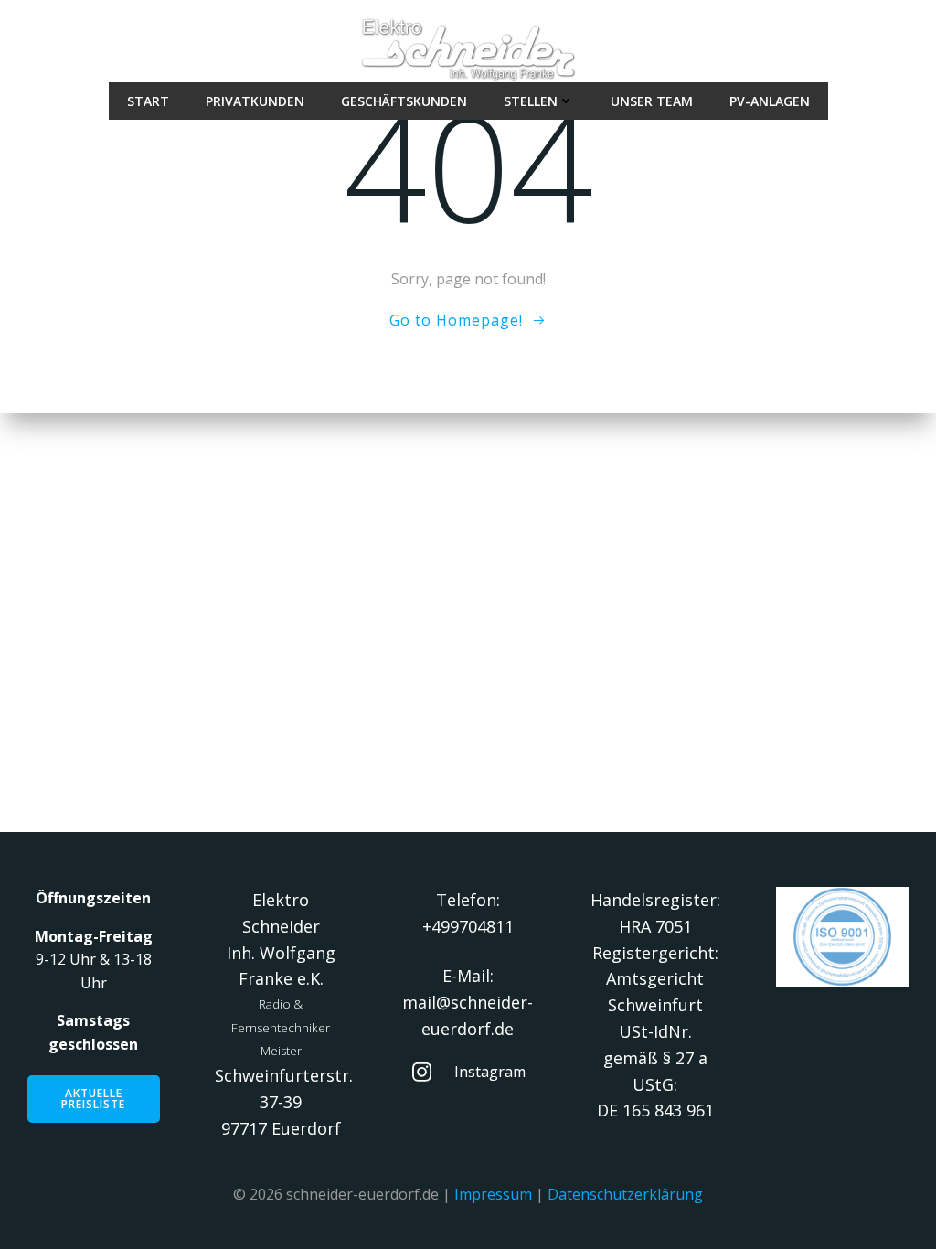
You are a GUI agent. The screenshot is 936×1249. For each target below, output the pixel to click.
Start (148, 101)
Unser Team (652, 101)
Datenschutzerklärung (625, 1194)
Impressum (493, 1194)
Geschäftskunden (404, 101)
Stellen (531, 101)
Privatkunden (255, 101)
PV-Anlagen (769, 101)
